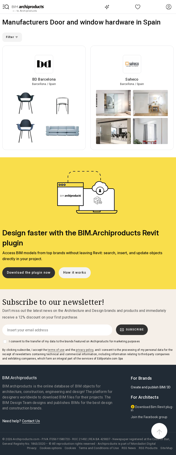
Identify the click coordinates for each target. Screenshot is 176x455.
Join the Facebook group (149, 417)
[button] (6, 7)
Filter (10, 37)
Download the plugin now (29, 273)
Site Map (166, 448)
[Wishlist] (138, 6)
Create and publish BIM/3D (150, 387)
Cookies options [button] (51, 448)
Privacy (31, 448)
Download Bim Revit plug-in (152, 408)
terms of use (56, 349)
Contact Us (31, 421)
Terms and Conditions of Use (98, 448)
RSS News (129, 448)
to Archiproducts (26, 10)
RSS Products (148, 448)
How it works (74, 273)
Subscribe (135, 329)
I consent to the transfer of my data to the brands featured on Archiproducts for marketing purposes (74, 341)
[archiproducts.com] (28, 7)
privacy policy (84, 349)
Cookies (70, 448)
